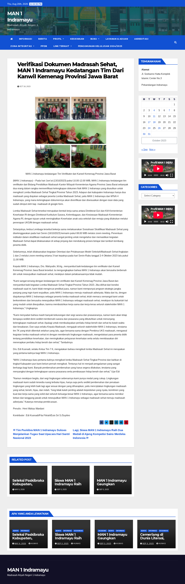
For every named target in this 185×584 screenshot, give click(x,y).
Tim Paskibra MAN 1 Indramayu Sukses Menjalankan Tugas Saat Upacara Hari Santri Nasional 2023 (41, 434)
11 (154, 116)
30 (144, 134)
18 (154, 122)
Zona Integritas (21, 46)
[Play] (145, 175)
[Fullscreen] (171, 175)
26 (159, 128)
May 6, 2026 (20, 544)
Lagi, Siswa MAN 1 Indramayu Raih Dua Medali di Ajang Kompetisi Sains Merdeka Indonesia (99, 434)
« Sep (144, 149)
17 (149, 122)
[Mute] (167, 175)
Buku (94, 39)
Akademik (102, 531)
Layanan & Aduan (117, 39)
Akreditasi (141, 39)
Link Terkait (61, 46)
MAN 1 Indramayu (28, 570)
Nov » (152, 149)
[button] (175, 42)
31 (149, 134)
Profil (57, 39)
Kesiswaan (77, 39)
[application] (158, 168)
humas (34, 544)
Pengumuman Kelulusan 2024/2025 (100, 46)
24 (149, 128)
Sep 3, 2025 (63, 544)
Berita (42, 39)
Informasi (25, 39)
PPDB (44, 46)
